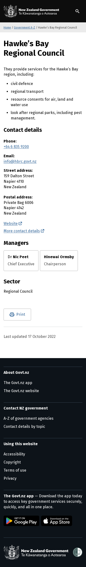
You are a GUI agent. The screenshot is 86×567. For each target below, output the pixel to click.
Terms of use (15, 470)
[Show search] (77, 11)
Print (20, 314)
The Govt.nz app (18, 382)
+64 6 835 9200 (16, 146)
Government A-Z (24, 27)
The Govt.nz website (21, 391)
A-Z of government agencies (29, 418)
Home (7, 27)
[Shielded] (77, 552)
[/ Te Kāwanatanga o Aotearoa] (32, 11)
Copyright (12, 462)
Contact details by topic (24, 426)
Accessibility (14, 454)
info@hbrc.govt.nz (20, 161)
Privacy (10, 478)
